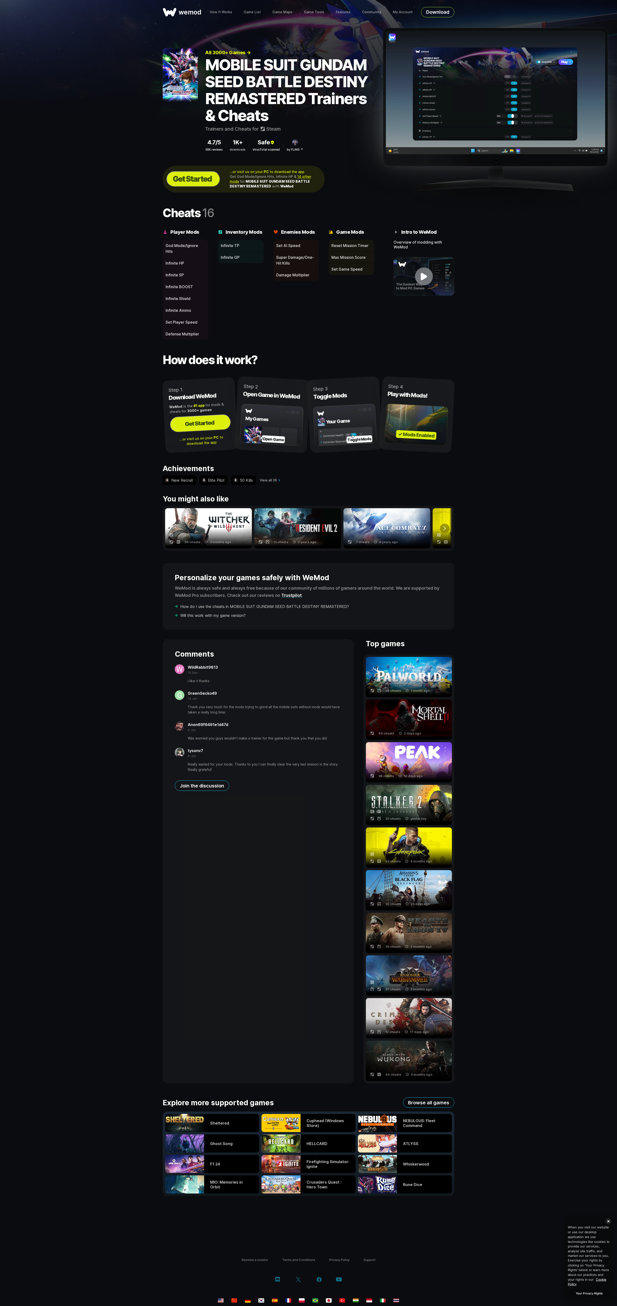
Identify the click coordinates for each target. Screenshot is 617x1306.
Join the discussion (202, 786)
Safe (264, 142)
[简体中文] (234, 1300)
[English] (221, 1300)
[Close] (608, 1221)
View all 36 (268, 480)
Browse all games (428, 1103)
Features (343, 12)
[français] (288, 1300)
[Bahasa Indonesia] (369, 1300)
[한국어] (261, 1300)
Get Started (192, 179)
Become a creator (255, 1260)
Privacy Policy (339, 1260)
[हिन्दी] (356, 1300)
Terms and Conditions (298, 1260)
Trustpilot (291, 595)
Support (369, 1260)
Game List (252, 12)
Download (437, 12)
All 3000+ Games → (228, 52)
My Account (403, 12)
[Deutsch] (248, 1300)
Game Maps (282, 12)
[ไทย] (396, 1300)
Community (371, 12)
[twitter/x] (298, 1280)
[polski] (302, 1300)
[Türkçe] (342, 1300)
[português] (315, 1300)
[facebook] (319, 1280)
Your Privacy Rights (589, 1293)
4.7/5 (214, 142)
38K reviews (214, 149)
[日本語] (329, 1300)
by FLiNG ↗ (295, 149)
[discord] (277, 1280)
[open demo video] (424, 276)
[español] (275, 1300)
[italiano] (383, 1300)
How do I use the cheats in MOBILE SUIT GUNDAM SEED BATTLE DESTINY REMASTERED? (264, 606)
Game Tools (314, 12)
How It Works (221, 12)
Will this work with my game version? (213, 615)
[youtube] (339, 1279)
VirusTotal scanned (266, 149)
